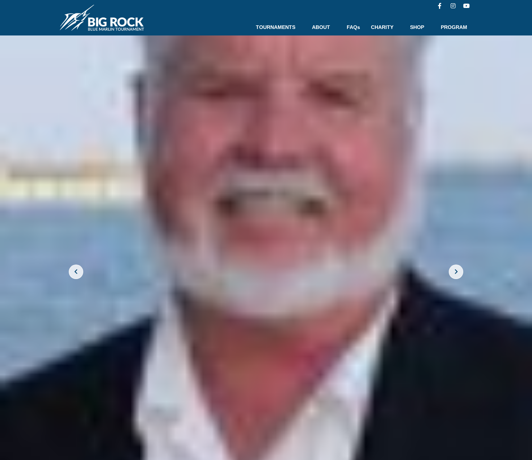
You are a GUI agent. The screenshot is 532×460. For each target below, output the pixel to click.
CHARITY (382, 27)
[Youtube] (466, 6)
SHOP (417, 27)
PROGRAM (454, 27)
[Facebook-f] (440, 6)
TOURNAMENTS (275, 27)
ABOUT (321, 27)
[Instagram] (453, 6)
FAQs (353, 27)
